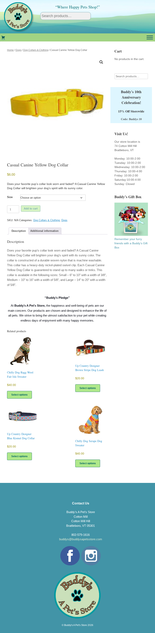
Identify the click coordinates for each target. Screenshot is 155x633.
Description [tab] (19, 230)
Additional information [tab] (44, 230)
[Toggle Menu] (150, 37)
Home (10, 50)
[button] (101, 62)
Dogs (18, 50)
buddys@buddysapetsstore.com (80, 539)
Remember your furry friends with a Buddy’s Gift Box (131, 243)
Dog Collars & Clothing (35, 50)
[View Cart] (3, 37)
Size (10, 197)
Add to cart (31, 208)
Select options (19, 394)
